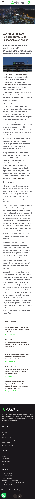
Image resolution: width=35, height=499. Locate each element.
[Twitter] (20, 496)
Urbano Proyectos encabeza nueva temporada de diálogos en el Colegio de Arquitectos (17, 330)
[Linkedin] (15, 496)
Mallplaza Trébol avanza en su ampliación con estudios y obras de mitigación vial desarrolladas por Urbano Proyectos (16, 370)
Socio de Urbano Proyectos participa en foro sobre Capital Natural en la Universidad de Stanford (17, 357)
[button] (3, 495)
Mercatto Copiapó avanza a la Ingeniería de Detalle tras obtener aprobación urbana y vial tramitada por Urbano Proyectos (16, 385)
